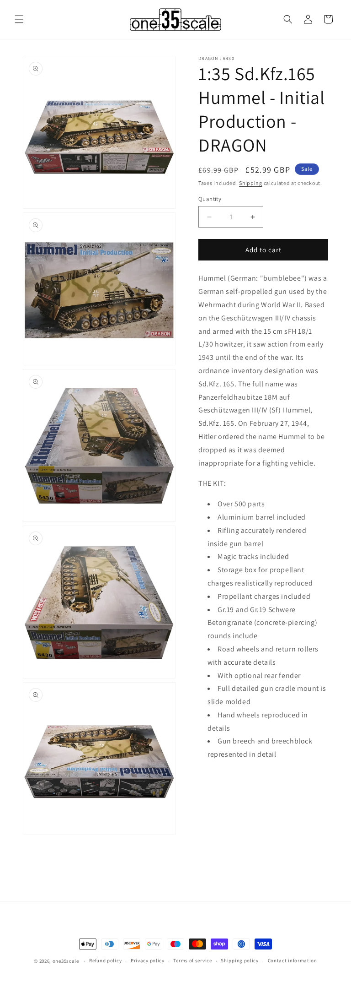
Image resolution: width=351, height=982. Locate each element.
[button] (19, 19)
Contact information (292, 960)
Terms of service (192, 960)
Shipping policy (240, 960)
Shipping (250, 182)
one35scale (66, 961)
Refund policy (105, 960)
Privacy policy (148, 960)
